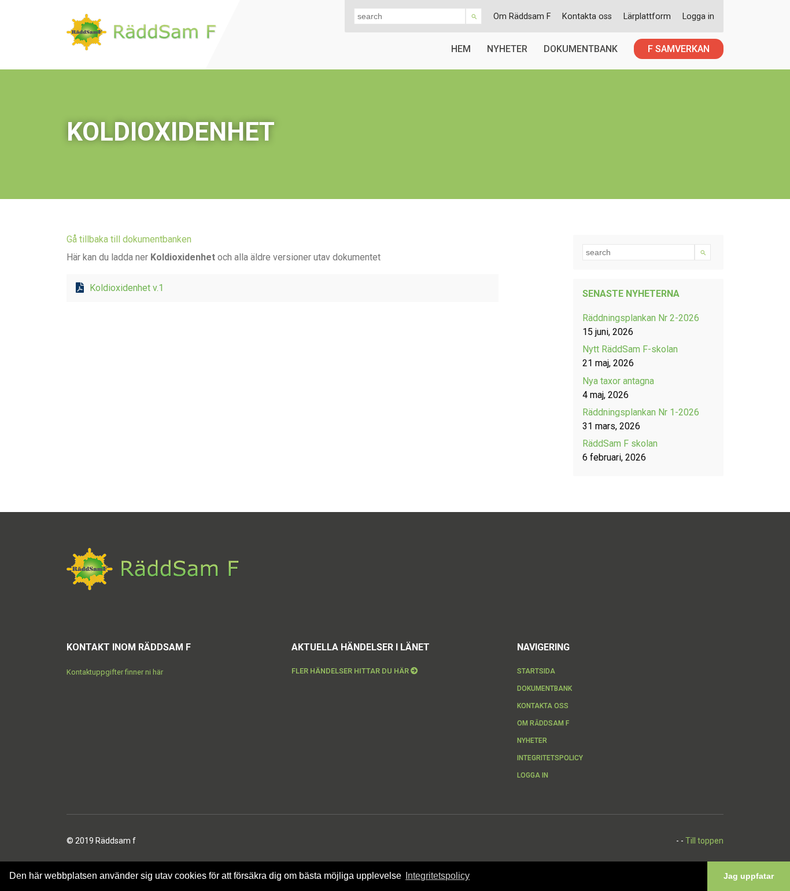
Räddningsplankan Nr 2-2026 (640, 317)
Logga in (698, 16)
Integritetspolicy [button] (437, 876)
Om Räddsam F (522, 16)
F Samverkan (679, 48)
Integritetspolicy (550, 758)
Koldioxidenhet (127, 287)
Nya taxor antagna (618, 380)
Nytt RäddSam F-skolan (630, 349)
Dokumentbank (581, 48)
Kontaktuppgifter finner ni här (115, 672)
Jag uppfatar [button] (748, 876)
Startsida (536, 671)
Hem (461, 48)
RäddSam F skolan (620, 443)
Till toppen (704, 840)
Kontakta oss (587, 16)
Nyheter (507, 48)
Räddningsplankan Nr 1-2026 (640, 412)
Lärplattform (647, 16)
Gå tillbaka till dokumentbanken (129, 239)
